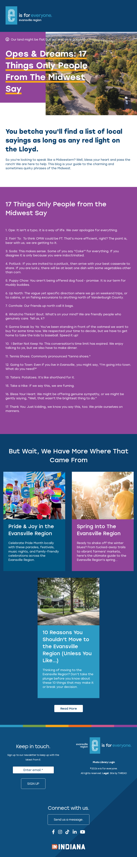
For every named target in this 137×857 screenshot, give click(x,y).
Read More (68, 708)
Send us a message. (68, 819)
